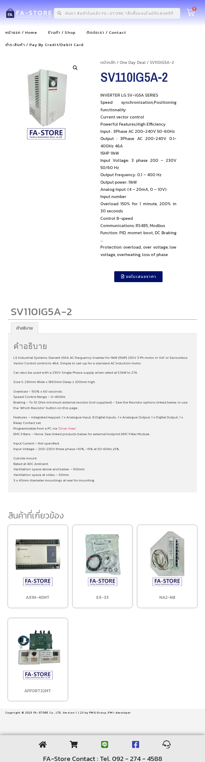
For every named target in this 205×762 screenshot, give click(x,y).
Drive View (67, 428)
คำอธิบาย (24, 328)
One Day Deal (133, 62)
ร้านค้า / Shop (62, 32)
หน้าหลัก (108, 62)
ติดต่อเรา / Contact (106, 32)
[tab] (24, 328)
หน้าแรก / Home (21, 32)
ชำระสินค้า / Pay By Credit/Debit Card (44, 45)
